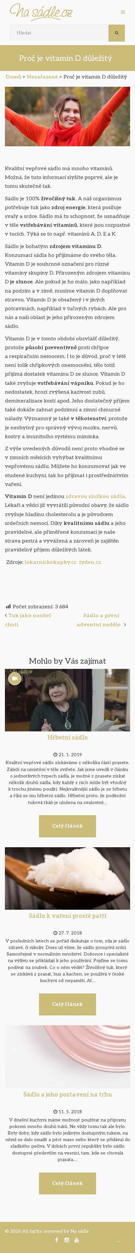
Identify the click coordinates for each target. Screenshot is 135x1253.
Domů (13, 77)
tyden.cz (90, 562)
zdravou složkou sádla (95, 496)
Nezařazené (42, 77)
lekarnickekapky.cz (51, 562)
